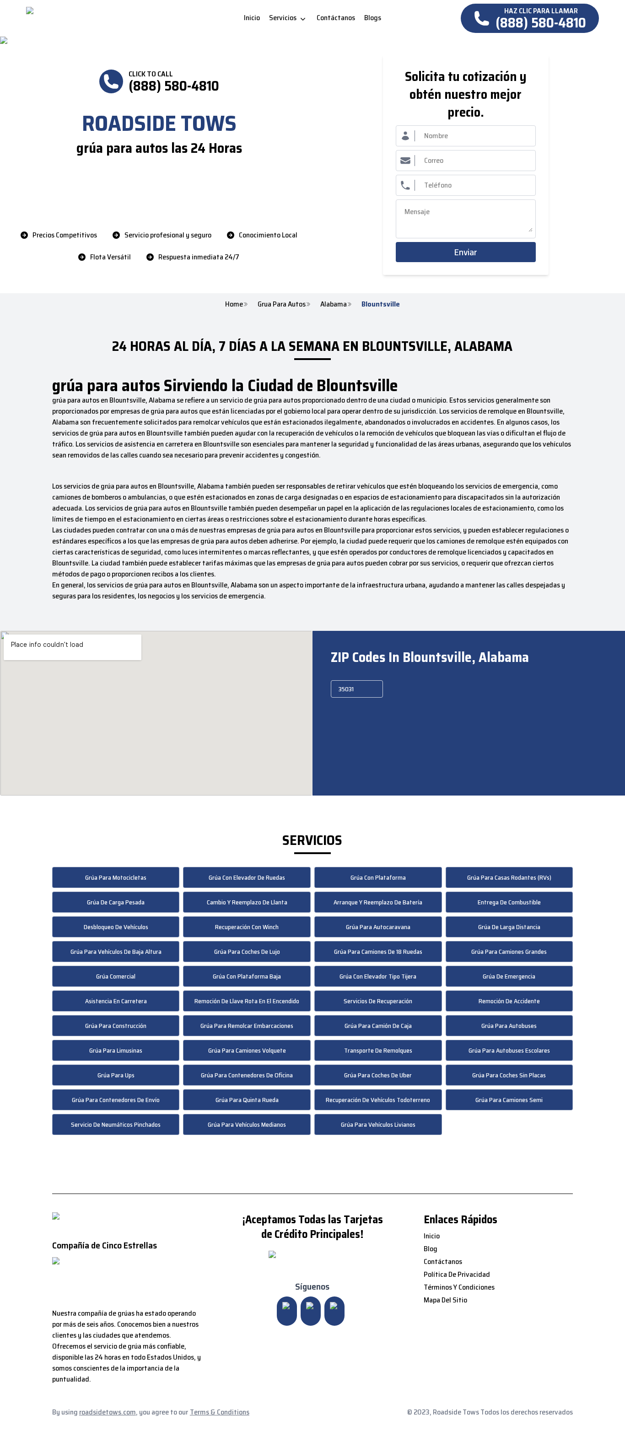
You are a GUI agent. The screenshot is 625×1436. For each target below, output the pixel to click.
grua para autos (282, 304)
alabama (333, 304)
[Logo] (102, 18)
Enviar (465, 252)
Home (234, 304)
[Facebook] (334, 1311)
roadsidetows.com (107, 1412)
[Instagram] (287, 1311)
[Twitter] (311, 1311)
